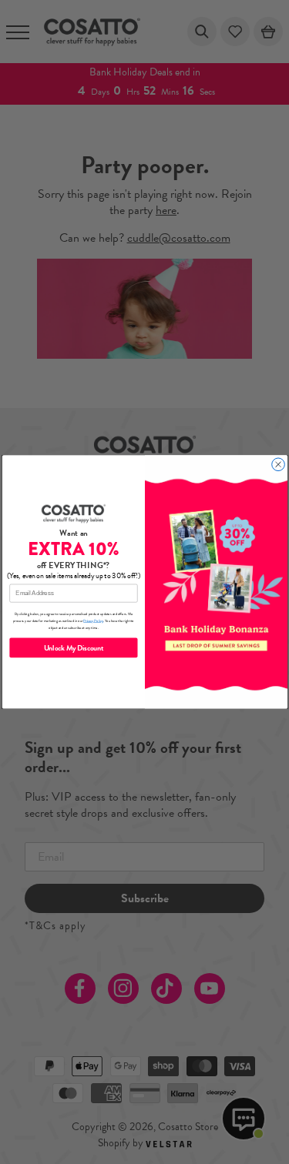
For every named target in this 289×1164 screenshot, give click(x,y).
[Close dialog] (277, 464)
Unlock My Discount (72, 647)
